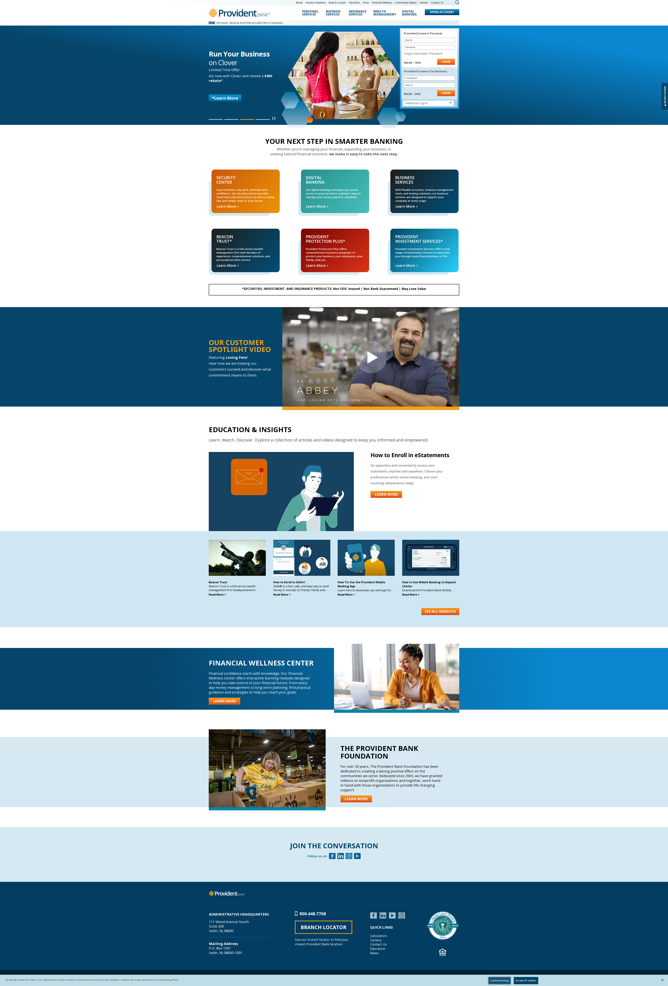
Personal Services (310, 13)
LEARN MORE (225, 101)
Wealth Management (384, 13)
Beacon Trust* (216, 233)
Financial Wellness (382, 2)
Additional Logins (416, 103)
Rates (374, 953)
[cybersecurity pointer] (442, 925)
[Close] (662, 980)
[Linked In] (340, 856)
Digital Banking (409, 13)
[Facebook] (332, 856)
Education (354, 2)
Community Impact (406, 2)
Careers (423, 2)
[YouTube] (392, 915)
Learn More (227, 206)
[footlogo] (227, 893)
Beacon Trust (218, 582)
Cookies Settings (499, 980)
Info (418, 63)
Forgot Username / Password (423, 53)
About (299, 2)
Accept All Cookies (526, 980)
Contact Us (437, 2)
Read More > (217, 594)
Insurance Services (358, 13)
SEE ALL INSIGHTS (440, 611)
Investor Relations (315, 2)
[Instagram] (349, 856)
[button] (216, 119)
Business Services (333, 13)
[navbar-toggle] (370, 357)
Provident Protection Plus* (312, 233)
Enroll (408, 63)
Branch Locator (337, 2)
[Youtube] (357, 856)
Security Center (217, 173)
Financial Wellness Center (261, 663)
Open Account (442, 12)
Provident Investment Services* (404, 233)
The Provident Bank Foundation (379, 752)
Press (366, 2)
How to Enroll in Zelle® (289, 582)
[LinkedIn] (383, 915)
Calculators (378, 936)
